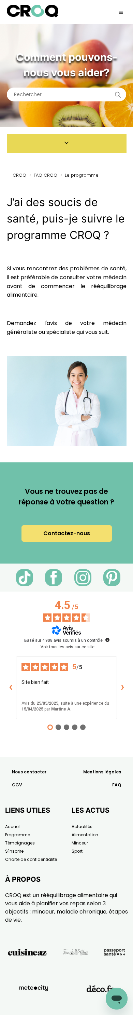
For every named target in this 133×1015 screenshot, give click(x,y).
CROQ (19, 175)
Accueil (12, 826)
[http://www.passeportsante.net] (115, 968)
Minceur (80, 843)
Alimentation (85, 835)
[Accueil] (32, 15)
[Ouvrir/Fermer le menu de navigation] (121, 12)
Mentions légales (102, 772)
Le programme (82, 175)
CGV (17, 785)
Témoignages (20, 843)
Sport (77, 851)
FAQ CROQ (45, 175)
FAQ (116, 785)
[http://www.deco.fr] (100, 1004)
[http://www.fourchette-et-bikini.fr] (75, 968)
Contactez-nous (66, 533)
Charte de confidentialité (31, 859)
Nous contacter (29, 772)
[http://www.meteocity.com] (34, 1004)
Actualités (82, 826)
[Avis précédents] (10, 687)
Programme (17, 835)
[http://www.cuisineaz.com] (27, 968)
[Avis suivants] (122, 687)
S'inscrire (14, 851)
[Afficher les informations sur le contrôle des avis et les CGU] (107, 639)
